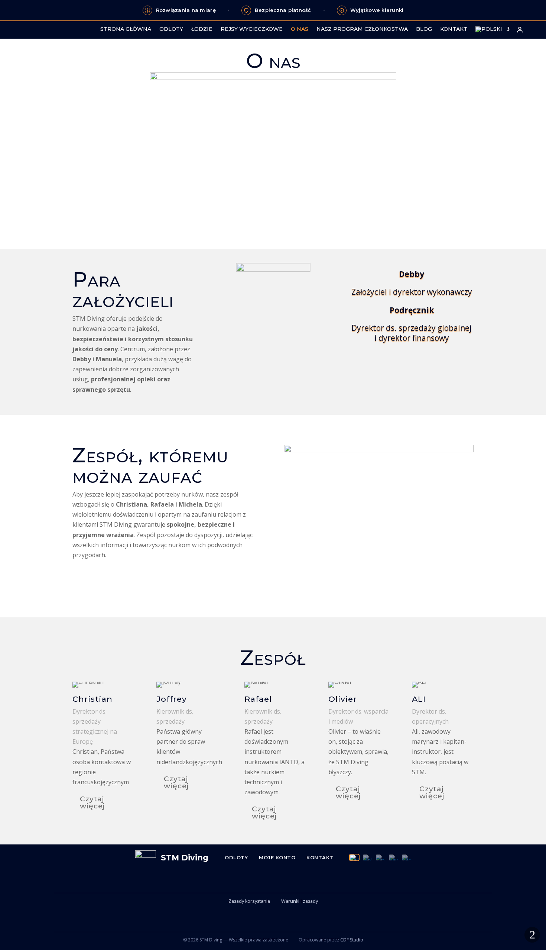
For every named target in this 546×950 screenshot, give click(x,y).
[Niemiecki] (406, 857)
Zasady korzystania (249, 901)
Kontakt (453, 29)
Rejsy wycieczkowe (252, 29)
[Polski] (354, 857)
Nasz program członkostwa (362, 29)
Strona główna (125, 29)
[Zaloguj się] (520, 29)
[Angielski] (393, 857)
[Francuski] (380, 857)
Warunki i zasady (299, 901)
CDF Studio (351, 940)
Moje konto (277, 857)
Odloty (171, 29)
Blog (424, 29)
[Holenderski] (367, 857)
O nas (299, 29)
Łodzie (201, 29)
